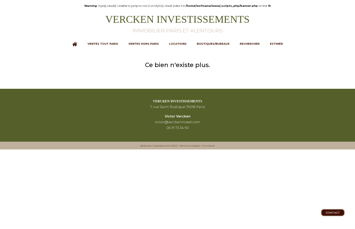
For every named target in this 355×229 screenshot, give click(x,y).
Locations (178, 43)
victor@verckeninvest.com (177, 122)
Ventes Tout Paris (103, 43)
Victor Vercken (177, 116)
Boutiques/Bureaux (213, 43)
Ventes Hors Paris (143, 43)
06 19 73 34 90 (177, 128)
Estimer (276, 43)
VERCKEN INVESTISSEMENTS (177, 101)
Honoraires (208, 145)
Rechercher (250, 43)
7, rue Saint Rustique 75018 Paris (177, 107)
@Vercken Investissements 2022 (158, 145)
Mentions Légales (190, 145)
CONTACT (333, 212)
